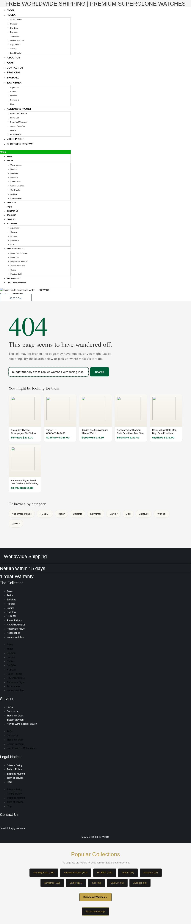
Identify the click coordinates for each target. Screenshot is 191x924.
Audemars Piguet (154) (75, 872)
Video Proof (15, 138)
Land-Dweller (15, 53)
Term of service (15, 777)
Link (12, 104)
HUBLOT (45, 513)
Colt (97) (96, 883)
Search (99, 371)
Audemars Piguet (19, 108)
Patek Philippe (14, 620)
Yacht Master (15, 20)
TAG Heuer (14, 82)
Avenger (161, 513)
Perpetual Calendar (18, 122)
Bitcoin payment (15, 719)
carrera (16, 523)
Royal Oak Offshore (18, 114)
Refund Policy (14, 769)
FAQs (10, 62)
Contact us (15, 67)
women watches (17, 40)
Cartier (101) (76, 883)
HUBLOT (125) (104, 872)
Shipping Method (16, 773)
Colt (128, 513)
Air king (13, 49)
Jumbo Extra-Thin (17, 126)
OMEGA (11, 612)
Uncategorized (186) (43, 872)
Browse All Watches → (95, 897)
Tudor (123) (128, 872)
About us (13, 57)
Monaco (13, 96)
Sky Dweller (15, 45)
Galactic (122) (151, 872)
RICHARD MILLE (16, 624)
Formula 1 (14, 100)
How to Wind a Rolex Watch (22, 723)
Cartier (113, 513)
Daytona (14, 32)
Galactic (77, 513)
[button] (35, 152)
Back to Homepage (95, 911)
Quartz (13, 130)
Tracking (13, 72)
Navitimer (95, 513)
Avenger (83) (140, 883)
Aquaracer (14, 87)
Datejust (13, 24)
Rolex (11, 14)
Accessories (13, 632)
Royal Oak (14, 118)
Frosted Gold (15, 134)
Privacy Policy (14, 765)
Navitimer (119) (52, 883)
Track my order (15, 715)
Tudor (61, 513)
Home (10, 9)
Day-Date (14, 28)
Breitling (11, 599)
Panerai (11, 603)
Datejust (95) (117, 883)
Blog (9, 782)
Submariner (15, 36)
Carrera (13, 92)
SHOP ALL (13, 77)
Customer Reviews (20, 144)
